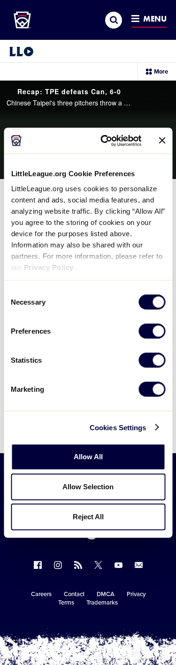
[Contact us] (139, 565)
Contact (74, 594)
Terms (66, 602)
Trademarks (102, 602)
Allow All (88, 457)
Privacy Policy (48, 267)
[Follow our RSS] (78, 565)
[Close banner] (162, 140)
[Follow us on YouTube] (118, 565)
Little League (120, 626)
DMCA (106, 594)
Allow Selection (88, 487)
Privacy (136, 594)
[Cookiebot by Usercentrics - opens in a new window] (105, 140)
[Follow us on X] (98, 565)
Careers (41, 594)
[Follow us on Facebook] (38, 565)
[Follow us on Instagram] (58, 565)
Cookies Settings (118, 427)
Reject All (88, 517)
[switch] (151, 331)
